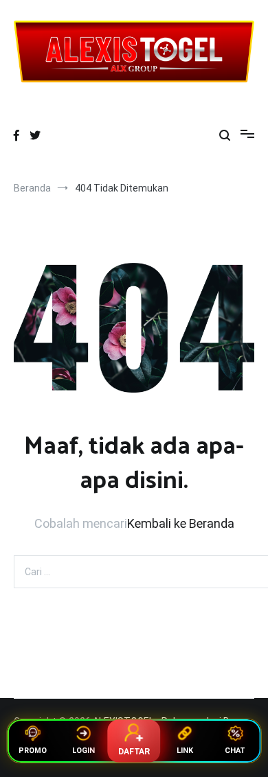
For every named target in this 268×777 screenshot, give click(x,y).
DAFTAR (134, 751)
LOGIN (83, 750)
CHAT (235, 750)
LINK (185, 750)
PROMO (33, 750)
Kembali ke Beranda (180, 523)
